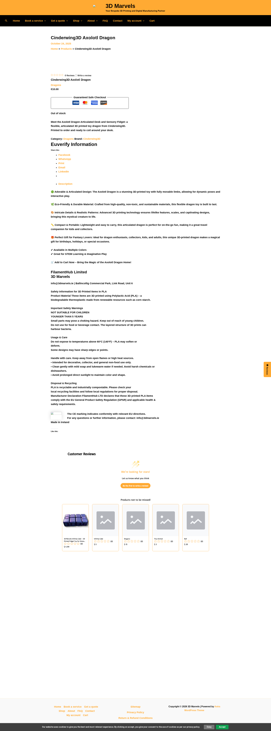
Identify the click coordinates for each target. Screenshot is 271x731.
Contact (117, 20)
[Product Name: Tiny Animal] (165, 527)
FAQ (105, 20)
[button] (6, 21)
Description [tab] (65, 183)
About (91, 20)
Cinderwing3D (91, 138)
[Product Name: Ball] (195, 527)
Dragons (56, 85)
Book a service (34, 20)
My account (134, 20)
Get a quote (58, 20)
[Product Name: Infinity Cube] (105, 527)
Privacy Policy (135, 712)
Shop (76, 20)
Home (16, 20)
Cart (152, 20)
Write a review (84, 75)
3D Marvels (120, 6)
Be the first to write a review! (135, 485)
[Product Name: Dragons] (135, 527)
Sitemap (135, 706)
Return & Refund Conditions (135, 718)
